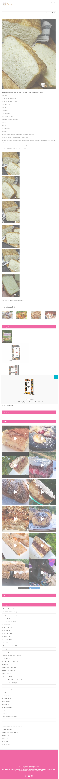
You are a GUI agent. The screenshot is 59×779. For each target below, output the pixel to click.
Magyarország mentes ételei (30, 402)
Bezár (55, 376)
